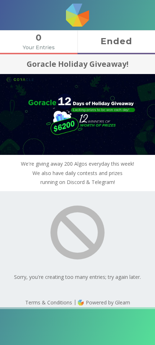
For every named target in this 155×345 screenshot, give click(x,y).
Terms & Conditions (48, 302)
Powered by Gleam (107, 302)
